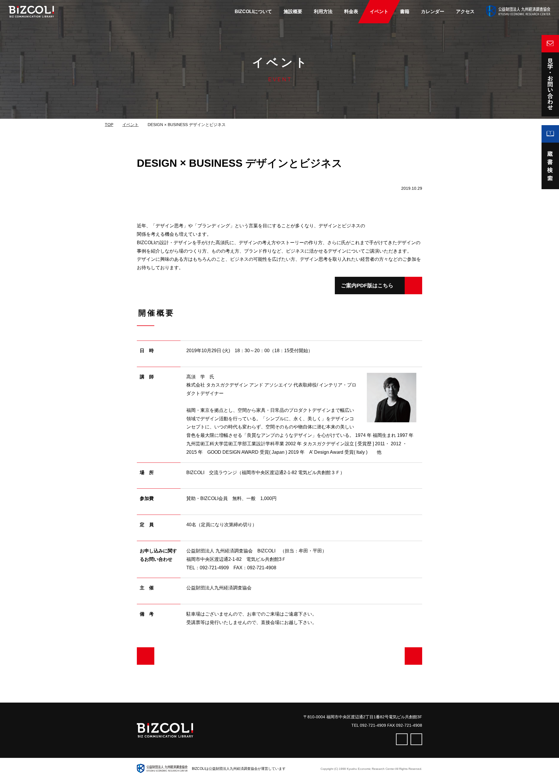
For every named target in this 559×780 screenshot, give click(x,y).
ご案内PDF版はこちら (367, 285)
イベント (130, 124)
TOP (109, 124)
